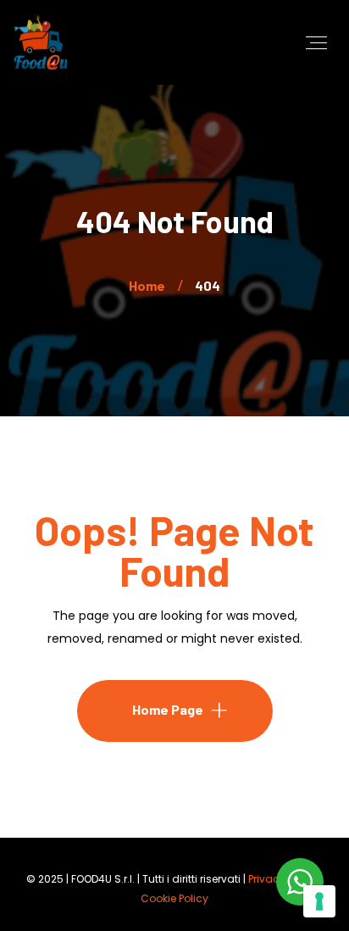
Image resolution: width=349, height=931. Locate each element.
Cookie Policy (174, 898)
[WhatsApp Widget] (300, 882)
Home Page (167, 709)
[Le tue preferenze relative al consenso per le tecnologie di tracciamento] (319, 901)
